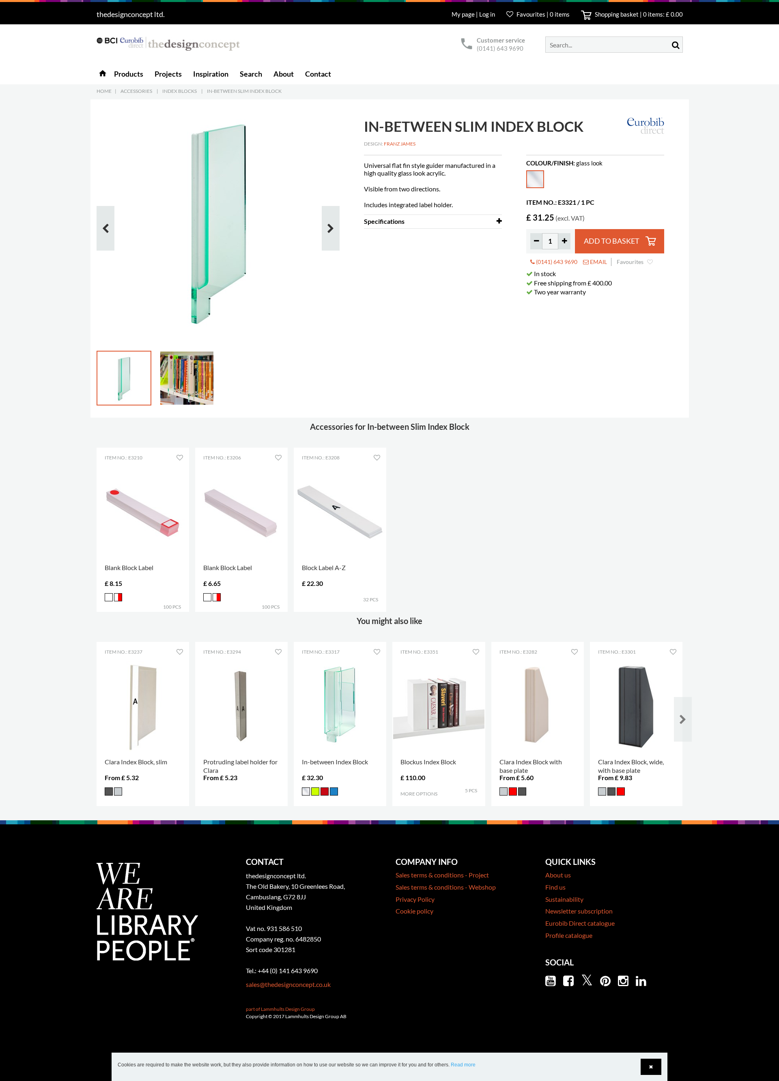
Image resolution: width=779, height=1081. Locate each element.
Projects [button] (168, 73)
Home (104, 91)
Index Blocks (179, 91)
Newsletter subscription (579, 911)
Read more (463, 1065)
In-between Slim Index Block (244, 91)
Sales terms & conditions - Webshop (446, 887)
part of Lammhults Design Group (280, 1009)
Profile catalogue (568, 935)
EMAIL (598, 261)
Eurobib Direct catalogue (580, 923)
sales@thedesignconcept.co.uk (288, 984)
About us (558, 875)
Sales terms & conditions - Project (442, 875)
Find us (555, 887)
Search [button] (251, 73)
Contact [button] (318, 73)
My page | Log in (474, 14)
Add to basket (611, 241)
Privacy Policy (415, 899)
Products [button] (128, 73)
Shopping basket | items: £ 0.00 (638, 14)
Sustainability (564, 899)
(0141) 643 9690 (500, 48)
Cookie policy (414, 911)
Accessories (136, 91)
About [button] (283, 73)
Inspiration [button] (210, 73)
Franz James (399, 144)
